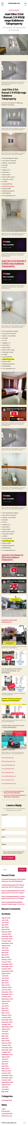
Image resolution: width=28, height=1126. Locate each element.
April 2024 (5, 983)
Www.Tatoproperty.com (8, 761)
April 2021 (5, 1066)
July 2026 (5, 920)
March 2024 (6, 985)
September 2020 (7, 1082)
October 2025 (6, 941)
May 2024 (5, 980)
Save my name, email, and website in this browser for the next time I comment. (13, 852)
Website (4, 844)
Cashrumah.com (14, 3)
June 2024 (5, 978)
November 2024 (7, 966)
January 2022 (6, 1045)
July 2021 (5, 1059)
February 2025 (7, 959)
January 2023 (6, 1017)
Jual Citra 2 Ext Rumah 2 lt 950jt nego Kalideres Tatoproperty (14, 264)
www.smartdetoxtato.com (9, 783)
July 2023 (5, 1003)
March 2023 (6, 1013)
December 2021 (7, 1047)
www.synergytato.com (8, 780)
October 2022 (6, 1024)
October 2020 (6, 1080)
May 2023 (5, 1008)
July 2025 (5, 948)
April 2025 (5, 955)
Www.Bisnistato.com (8, 757)
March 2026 (6, 929)
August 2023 (6, 1001)
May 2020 (5, 1091)
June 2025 (5, 950)
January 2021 (6, 1073)
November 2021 (7, 1050)
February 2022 (6, 1043)
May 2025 (5, 952)
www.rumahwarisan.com (9, 776)
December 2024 (7, 964)
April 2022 (5, 1038)
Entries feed (6, 1111)
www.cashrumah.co (7, 769)
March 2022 (6, 1040)
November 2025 (7, 939)
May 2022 (5, 1036)
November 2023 (7, 994)
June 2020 (5, 1089)
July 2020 (5, 1087)
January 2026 (6, 934)
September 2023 (7, 999)
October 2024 (6, 969)
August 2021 (6, 1057)
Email (3, 837)
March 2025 (6, 957)
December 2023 (7, 992)
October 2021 (6, 1052)
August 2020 (6, 1084)
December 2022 (7, 1020)
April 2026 (5, 927)
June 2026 (5, 922)
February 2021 (6, 1071)
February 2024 (7, 987)
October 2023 (6, 996)
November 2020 (7, 1078)
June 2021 (5, 1061)
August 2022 (6, 1029)
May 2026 (5, 925)
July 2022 (5, 1031)
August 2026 (6, 918)
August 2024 (6, 973)
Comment (5, 815)
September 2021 (7, 1054)
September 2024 (7, 971)
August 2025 (6, 945)
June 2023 (5, 1006)
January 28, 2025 (21, 27)
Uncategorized (14, 10)
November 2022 (7, 1022)
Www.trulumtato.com (8, 772)
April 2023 (5, 1010)
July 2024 (5, 976)
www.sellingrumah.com (8, 765)
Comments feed (7, 1113)
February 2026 (7, 932)
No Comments (15, 30)
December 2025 (7, 936)
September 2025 (7, 943)
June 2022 (5, 1034)
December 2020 (7, 1075)
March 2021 (5, 1068)
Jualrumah (9, 27)
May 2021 (5, 1064)
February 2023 (7, 1015)
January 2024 (6, 989)
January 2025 (6, 962)
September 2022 (7, 1027)
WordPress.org (7, 1116)
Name (4, 830)
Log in (4, 1109)
